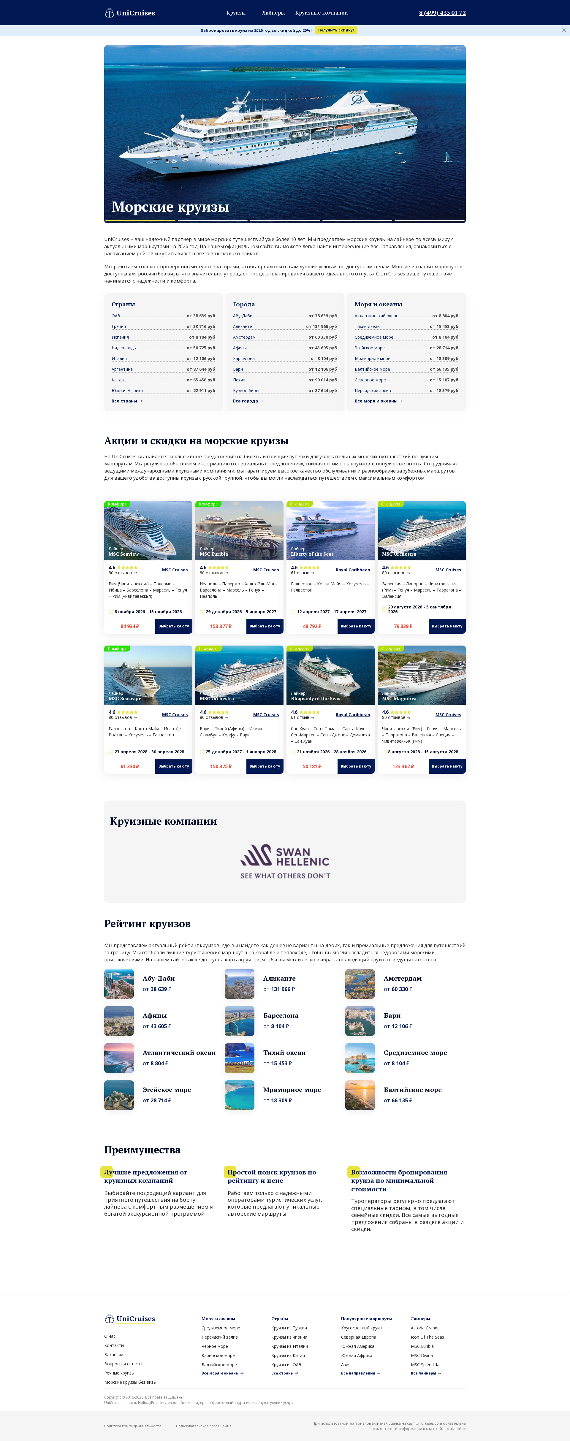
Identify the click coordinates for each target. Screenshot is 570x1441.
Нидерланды (124, 348)
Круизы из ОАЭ (286, 1364)
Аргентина (122, 369)
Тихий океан (367, 326)
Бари (238, 369)
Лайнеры (273, 12)
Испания (120, 337)
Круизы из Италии (289, 1346)
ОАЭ (116, 315)
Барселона (244, 358)
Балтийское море (372, 369)
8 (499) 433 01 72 (442, 13)
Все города (245, 401)
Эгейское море (370, 348)
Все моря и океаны (376, 401)
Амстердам (244, 337)
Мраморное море (372, 358)
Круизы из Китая (288, 1355)
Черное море (215, 1346)
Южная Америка (357, 1346)
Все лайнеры (423, 1373)
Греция (119, 326)
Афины (240, 348)
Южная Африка (127, 390)
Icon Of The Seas (427, 1337)
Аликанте (242, 326)
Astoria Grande (425, 1328)
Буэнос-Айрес (246, 390)
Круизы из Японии (289, 1337)
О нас (109, 1336)
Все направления (358, 1373)
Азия (346, 1364)
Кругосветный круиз (361, 1328)
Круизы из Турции (289, 1328)
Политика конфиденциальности (132, 1426)
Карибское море (218, 1355)
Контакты (114, 1345)
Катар (118, 380)
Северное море (370, 380)
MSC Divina (422, 1355)
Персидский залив (373, 390)
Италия (119, 358)
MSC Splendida (425, 1364)
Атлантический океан (376, 315)
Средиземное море (374, 337)
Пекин (239, 380)
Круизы (236, 12)
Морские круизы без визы (130, 1382)
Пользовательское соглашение (204, 1426)
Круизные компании (321, 12)
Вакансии (113, 1354)
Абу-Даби (242, 315)
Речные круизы (119, 1373)
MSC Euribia (422, 1346)
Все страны (124, 401)
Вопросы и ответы (123, 1364)
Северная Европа (358, 1337)
